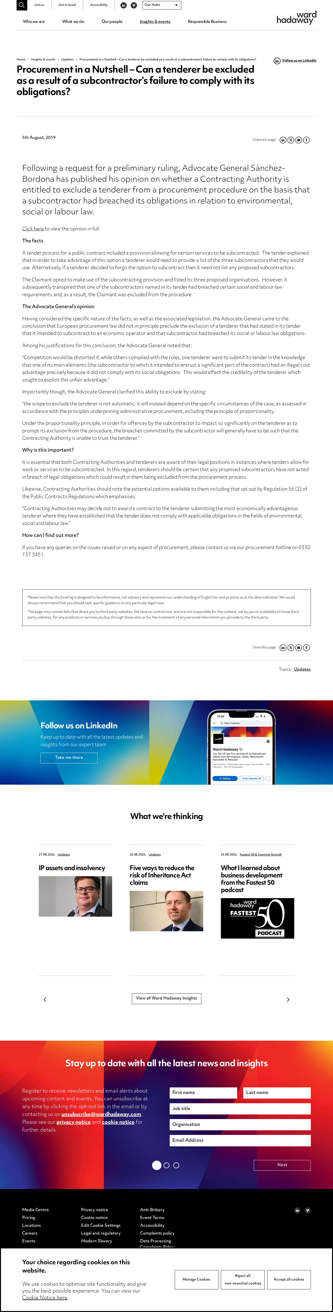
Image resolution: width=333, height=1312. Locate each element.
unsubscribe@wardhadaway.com (101, 1114)
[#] (22, 5)
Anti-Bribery (152, 1210)
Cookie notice (94, 1218)
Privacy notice (94, 1210)
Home (21, 60)
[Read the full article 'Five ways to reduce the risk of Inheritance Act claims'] (166, 911)
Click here (33, 229)
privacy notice (74, 1122)
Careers (30, 1233)
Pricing (28, 1218)
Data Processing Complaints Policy (157, 1244)
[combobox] (161, 5)
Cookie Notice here (45, 1298)
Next (288, 999)
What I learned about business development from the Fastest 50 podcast (252, 879)
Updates (67, 60)
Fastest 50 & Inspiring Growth (261, 855)
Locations (31, 1226)
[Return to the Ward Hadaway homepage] (296, 17)
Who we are (34, 22)
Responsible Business (207, 22)
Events (29, 1241)
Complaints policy (157, 1233)
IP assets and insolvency (72, 868)
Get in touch (67, 5)
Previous (45, 999)
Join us (39, 5)
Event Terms (152, 1218)
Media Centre (35, 1210)
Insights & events (155, 22)
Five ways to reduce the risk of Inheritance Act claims (162, 876)
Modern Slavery (96, 1241)
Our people (112, 22)
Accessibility (99, 5)
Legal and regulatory (101, 1233)
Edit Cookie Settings (101, 1226)
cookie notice (118, 1122)
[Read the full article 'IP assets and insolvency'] (75, 896)
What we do (73, 22)
